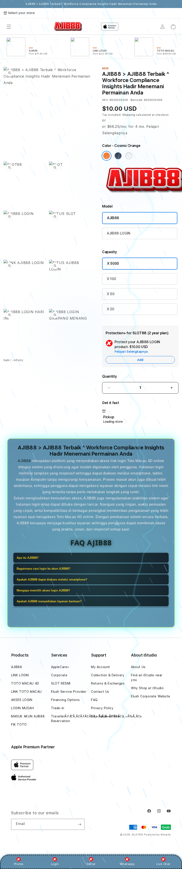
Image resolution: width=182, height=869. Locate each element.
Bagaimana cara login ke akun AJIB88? (43, 568)
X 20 (110, 309)
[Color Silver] (128, 155)
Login (55, 864)
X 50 (111, 294)
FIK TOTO (19, 724)
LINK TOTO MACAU (26, 691)
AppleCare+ (60, 667)
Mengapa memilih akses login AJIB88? (43, 590)
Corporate (59, 675)
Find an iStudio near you (146, 677)
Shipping (128, 114)
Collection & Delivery (108, 675)
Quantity (109, 376)
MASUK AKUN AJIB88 (28, 716)
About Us (138, 667)
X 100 (111, 279)
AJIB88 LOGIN (118, 233)
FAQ (94, 700)
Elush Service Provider (68, 691)
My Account (100, 667)
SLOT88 (137, 834)
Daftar (91, 864)
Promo (19, 864)
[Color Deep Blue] (118, 155)
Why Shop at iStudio (147, 688)
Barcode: (137, 100)
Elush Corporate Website (150, 696)
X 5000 (113, 263)
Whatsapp (127, 864)
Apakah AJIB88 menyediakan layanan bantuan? (49, 601)
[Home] (68, 27)
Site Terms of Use (105, 716)
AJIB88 (113, 218)
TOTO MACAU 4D (25, 683)
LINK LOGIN (20, 675)
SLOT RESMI (61, 683)
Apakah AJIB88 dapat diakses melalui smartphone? (52, 579)
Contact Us (100, 691)
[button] (9, 26)
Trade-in (57, 708)
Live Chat (163, 864)
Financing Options (65, 700)
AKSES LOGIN (21, 700)
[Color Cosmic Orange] (106, 155)
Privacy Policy (102, 708)
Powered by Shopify (157, 834)
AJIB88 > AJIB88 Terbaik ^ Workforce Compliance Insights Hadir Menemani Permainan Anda (91, 4)
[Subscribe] (79, 824)
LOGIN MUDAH (22, 708)
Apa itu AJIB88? (28, 557)
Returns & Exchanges (108, 683)
